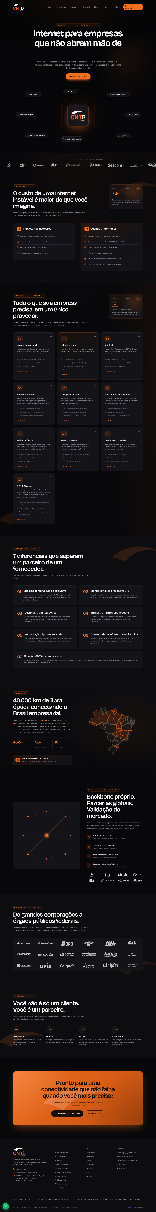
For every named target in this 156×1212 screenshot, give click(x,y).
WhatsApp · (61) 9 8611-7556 (69, 1113)
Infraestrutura (91, 1164)
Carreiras (89, 1176)
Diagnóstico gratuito (77, 76)
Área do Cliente (122, 1168)
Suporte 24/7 (121, 1164)
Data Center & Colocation (63, 1172)
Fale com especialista (129, 7)
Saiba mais (21, 371)
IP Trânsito (58, 1160)
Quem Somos (61, 7)
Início (50, 7)
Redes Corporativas (61, 1164)
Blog (96, 7)
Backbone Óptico (60, 1176)
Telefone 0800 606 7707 (125, 1156)
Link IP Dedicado (60, 1156)
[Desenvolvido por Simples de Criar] (135, 1207)
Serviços (73, 7)
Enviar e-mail (96, 1113)
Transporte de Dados (62, 1168)
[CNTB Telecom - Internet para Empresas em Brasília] (18, 7)
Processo (89, 1168)
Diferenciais (86, 7)
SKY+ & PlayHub (60, 1188)
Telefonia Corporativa (62, 1184)
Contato (104, 7)
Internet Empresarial (61, 1153)
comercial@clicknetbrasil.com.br (127, 1160)
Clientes (118, 7)
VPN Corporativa (60, 1180)
